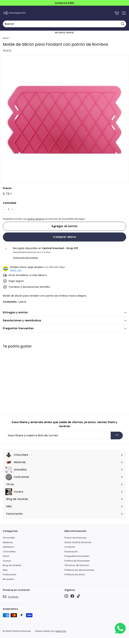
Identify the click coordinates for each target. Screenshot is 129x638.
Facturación (9, 574)
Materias (8, 542)
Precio (7, 188)
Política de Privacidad (77, 560)
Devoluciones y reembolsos (22, 320)
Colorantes (9, 551)
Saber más (16, 270)
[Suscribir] (117, 436)
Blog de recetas (12, 565)
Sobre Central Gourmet (77, 542)
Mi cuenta (8, 579)
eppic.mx (60, 631)
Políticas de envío (74, 574)
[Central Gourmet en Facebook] (72, 596)
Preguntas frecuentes (18, 328)
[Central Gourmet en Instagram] (66, 596)
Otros (6, 556)
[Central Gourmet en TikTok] (78, 596)
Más (5, 570)
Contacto (69, 546)
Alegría (7, 50)
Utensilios (8, 546)
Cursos (7, 560)
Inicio (6, 38)
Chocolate (9, 537)
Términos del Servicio (76, 565)
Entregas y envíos (15, 312)
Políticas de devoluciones (79, 570)
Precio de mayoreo (75, 537)
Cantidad (9, 203)
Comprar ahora (64, 237)
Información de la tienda (25, 257)
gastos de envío (36, 219)
